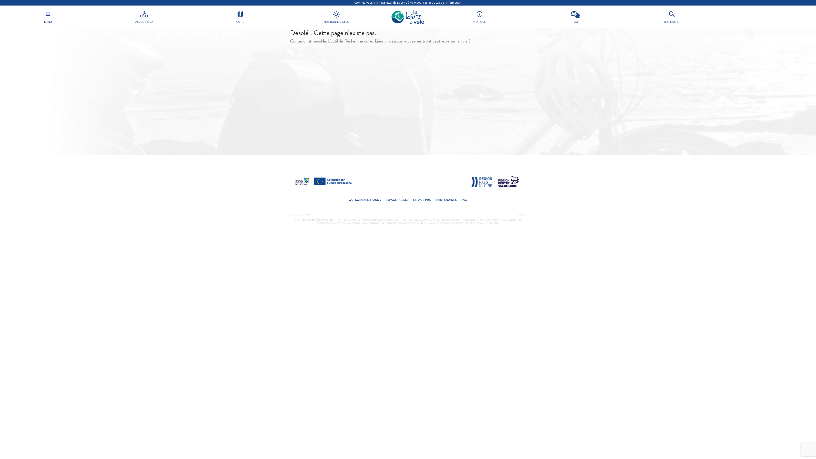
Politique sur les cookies (417, 220)
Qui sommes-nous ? (365, 200)
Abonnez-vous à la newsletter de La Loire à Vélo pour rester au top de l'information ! (408, 2)
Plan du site (326, 220)
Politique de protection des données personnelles (367, 220)
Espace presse (397, 200)
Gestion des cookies (447, 220)
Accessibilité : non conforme (481, 220)
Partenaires (446, 200)
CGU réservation (512, 220)
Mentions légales (305, 220)
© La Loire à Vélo (300, 215)
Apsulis (521, 215)
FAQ (464, 200)
